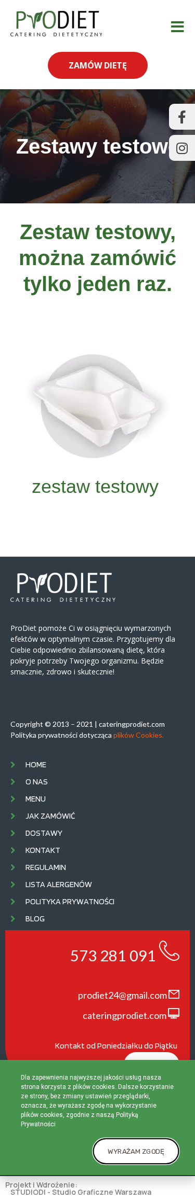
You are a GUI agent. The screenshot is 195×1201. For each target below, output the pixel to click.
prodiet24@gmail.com (122, 995)
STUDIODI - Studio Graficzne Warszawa (80, 1192)
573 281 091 (113, 955)
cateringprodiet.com (124, 1015)
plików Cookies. (138, 734)
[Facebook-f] (182, 117)
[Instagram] (182, 148)
